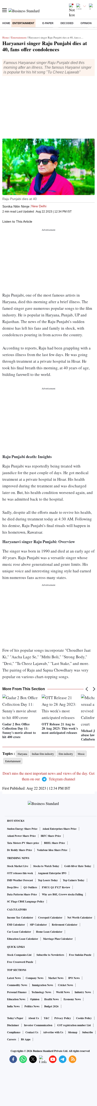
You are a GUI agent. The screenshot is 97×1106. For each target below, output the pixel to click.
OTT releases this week (20, 873)
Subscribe (87, 1032)
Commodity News (17, 985)
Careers (11, 1039)
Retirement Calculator (64, 924)
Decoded (67, 23)
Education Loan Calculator (22, 938)
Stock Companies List (19, 955)
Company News (34, 978)
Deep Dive (13, 887)
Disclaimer (13, 1025)
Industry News (83, 992)
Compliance (13, 1032)
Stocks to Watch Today (46, 866)
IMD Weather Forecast (20, 880)
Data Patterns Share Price (22, 894)
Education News (16, 999)
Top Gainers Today (74, 880)
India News (13, 1006)
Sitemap (72, 1032)
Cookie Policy (84, 1018)
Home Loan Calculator (49, 931)
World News (63, 992)
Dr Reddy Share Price (19, 850)
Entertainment (23, 23)
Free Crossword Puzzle (20, 962)
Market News (55, 978)
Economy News (72, 999)
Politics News (31, 1006)
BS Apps (25, 1039)
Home (6, 23)
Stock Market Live (17, 866)
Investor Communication (38, 1025)
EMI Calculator (16, 924)
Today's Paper (15, 1018)
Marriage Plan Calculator (58, 938)
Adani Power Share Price (21, 836)
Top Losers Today (48, 880)
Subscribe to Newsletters (50, 955)
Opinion (86, 23)
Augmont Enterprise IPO (52, 873)
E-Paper (47, 23)
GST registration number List (74, 1025)
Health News (51, 999)
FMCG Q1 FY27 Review (56, 887)
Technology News (41, 992)
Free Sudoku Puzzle (80, 955)
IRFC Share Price (51, 836)
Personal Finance (17, 992)
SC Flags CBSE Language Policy (25, 901)
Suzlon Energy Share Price (22, 828)
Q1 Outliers (30, 887)
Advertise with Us (53, 1032)
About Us (33, 1018)
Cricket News (65, 985)
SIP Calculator (38, 924)
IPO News (74, 978)
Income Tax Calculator (20, 917)
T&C (46, 1018)
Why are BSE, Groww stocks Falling (62, 894)
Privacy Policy (62, 1018)
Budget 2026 (51, 1006)
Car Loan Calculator (19, 931)
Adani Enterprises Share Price (59, 828)
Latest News (14, 978)
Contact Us (31, 1032)
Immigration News (42, 985)
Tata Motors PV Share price (23, 843)
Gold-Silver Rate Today (77, 866)
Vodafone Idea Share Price (52, 850)
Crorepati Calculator (50, 917)
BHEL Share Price (54, 843)
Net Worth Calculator (79, 917)
